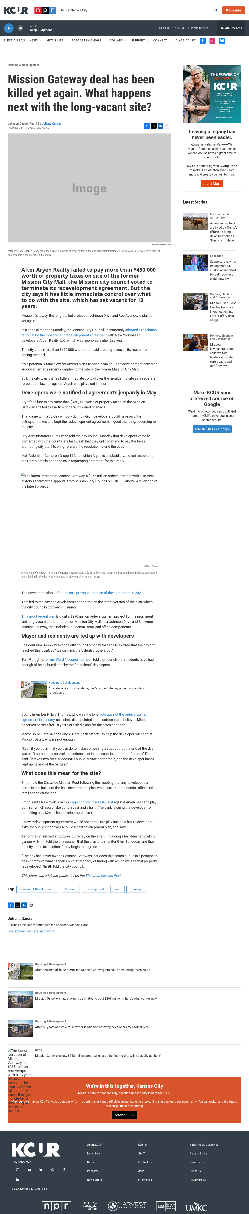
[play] (9, 28)
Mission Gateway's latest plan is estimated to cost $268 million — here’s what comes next (96, 998)
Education (216, 255)
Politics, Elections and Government (222, 296)
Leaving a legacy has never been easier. (212, 134)
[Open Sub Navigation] (40, 40)
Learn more (212, 183)
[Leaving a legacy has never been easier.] (212, 94)
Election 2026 (15, 40)
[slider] (26, 28)
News (34, 40)
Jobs (141, 1171)
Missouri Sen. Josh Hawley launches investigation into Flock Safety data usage (223, 311)
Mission (70, 889)
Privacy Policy (198, 1179)
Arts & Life (54, 40)
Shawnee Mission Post (103, 875)
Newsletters (94, 1179)
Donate (235, 10)
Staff (141, 1153)
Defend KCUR (124, 1115)
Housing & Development (23, 65)
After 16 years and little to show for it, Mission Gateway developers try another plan (92, 1027)
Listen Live (93, 1153)
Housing (136, 889)
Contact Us (145, 1162)
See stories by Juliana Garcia (31, 931)
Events (142, 1144)
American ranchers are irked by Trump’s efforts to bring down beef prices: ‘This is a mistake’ (223, 231)
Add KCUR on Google (212, 429)
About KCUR (94, 1144)
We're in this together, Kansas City (124, 1086)
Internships (145, 1179)
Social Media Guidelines (204, 1144)
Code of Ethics (198, 1153)
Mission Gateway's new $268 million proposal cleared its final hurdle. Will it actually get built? (98, 1056)
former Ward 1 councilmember (68, 659)
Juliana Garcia (51, 124)
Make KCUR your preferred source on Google (211, 398)
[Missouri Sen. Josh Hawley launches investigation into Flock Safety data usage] (195, 301)
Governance (197, 1162)
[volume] (20, 28)
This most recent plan (38, 616)
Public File (196, 1171)
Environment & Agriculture (219, 216)
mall (117, 889)
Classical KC (185, 40)
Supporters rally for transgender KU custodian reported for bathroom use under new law (223, 270)
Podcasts (93, 1171)
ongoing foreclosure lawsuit (91, 802)
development (95, 889)
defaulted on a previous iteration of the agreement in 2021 (98, 593)
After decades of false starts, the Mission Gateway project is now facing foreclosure (92, 970)
